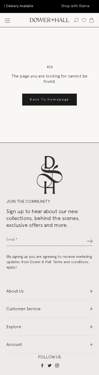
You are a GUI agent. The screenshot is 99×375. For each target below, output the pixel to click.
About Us (15, 291)
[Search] (76, 20)
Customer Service (23, 308)
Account (14, 344)
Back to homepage (49, 99)
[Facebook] (42, 365)
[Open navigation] (7, 20)
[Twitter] (49, 365)
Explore (13, 326)
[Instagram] (57, 365)
